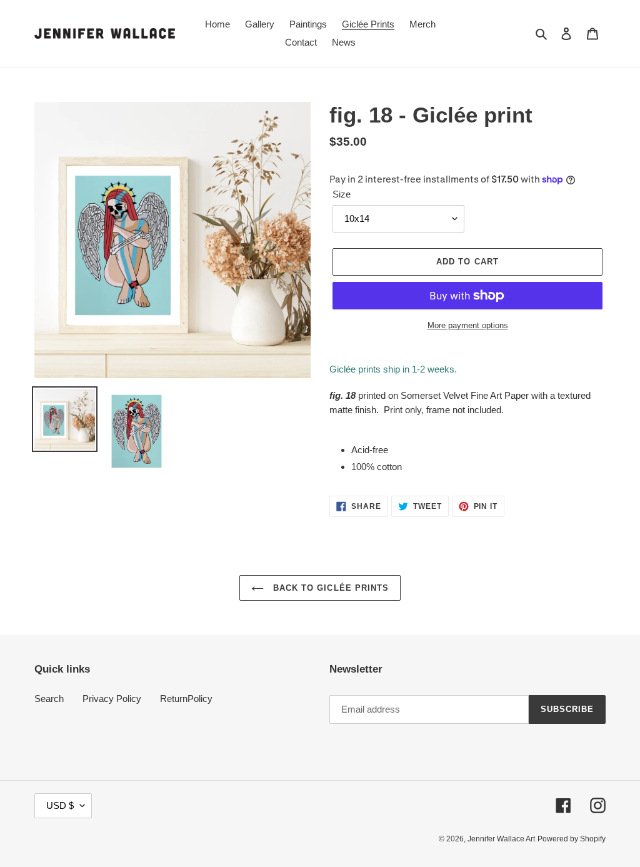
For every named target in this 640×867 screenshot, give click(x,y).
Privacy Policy (111, 698)
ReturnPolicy (186, 698)
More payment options (468, 325)
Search (49, 698)
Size (341, 194)
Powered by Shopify (572, 838)
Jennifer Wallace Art (501, 838)
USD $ (60, 805)
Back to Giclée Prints (329, 588)
